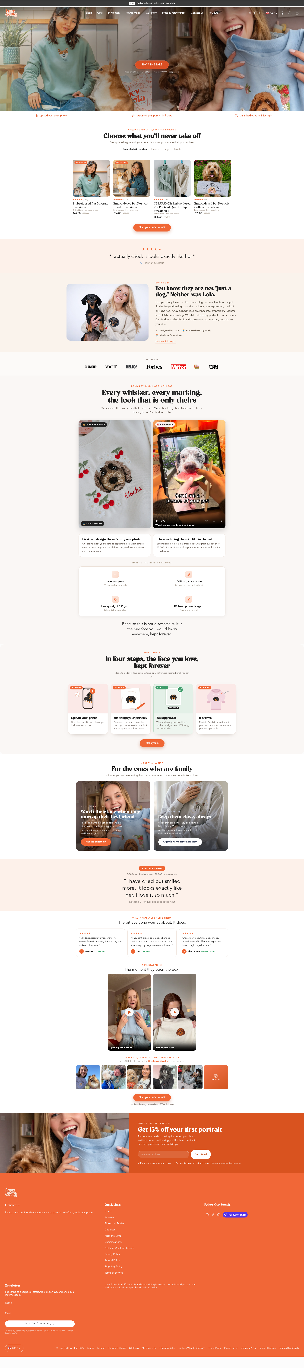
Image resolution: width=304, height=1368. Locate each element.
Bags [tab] (166, 149)
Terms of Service (114, 1273)
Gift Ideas (110, 1230)
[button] (89, 13)
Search (108, 1211)
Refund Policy (112, 1260)
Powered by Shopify (289, 1348)
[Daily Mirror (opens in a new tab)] (178, 366)
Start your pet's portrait (152, 227)
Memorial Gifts (113, 1236)
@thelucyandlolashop (158, 1061)
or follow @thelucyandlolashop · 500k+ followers (152, 1104)
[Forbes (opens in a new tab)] (154, 366)
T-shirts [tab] (177, 149)
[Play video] (129, 1012)
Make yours (152, 743)
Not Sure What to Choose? (119, 1248)
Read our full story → (165, 341)
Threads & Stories (114, 1223)
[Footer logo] (11, 1192)
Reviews (109, 1217)
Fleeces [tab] (155, 149)
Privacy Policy (112, 1254)
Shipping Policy (113, 1267)
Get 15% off (201, 1154)
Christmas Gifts (113, 1242)
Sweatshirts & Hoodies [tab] (135, 149)
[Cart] (297, 13)
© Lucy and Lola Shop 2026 (70, 1348)
